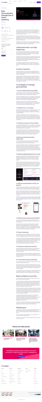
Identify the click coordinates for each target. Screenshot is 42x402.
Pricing (25, 1)
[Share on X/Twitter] (7, 31)
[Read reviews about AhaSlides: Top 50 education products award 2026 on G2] (10, 394)
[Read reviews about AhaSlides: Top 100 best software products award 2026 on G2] (6, 394)
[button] (10, 1)
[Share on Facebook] (9, 31)
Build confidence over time (6, 39)
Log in (34, 2)
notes (24, 108)
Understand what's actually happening (7, 35)
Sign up (39, 2)
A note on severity (4, 36)
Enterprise (10, 3)
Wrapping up (3, 41)
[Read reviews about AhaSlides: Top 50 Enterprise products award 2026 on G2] (3, 394)
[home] (4, 2)
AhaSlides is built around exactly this (22, 196)
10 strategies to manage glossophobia (7, 38)
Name (2, 48)
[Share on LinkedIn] (5, 31)
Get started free (21, 356)
